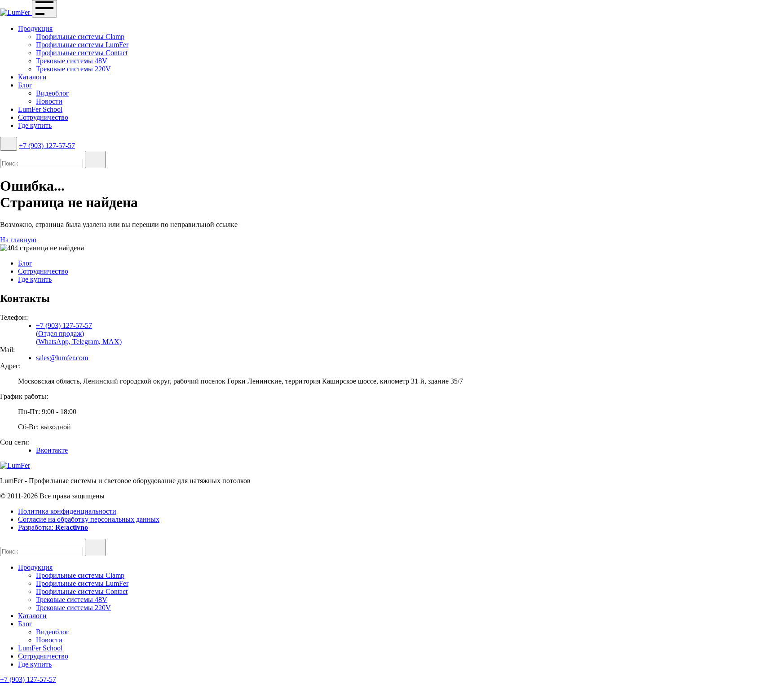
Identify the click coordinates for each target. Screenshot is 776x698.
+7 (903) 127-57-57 (47, 145)
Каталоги (32, 77)
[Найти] (95, 159)
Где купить (35, 125)
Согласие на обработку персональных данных (88, 519)
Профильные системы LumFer (82, 44)
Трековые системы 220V (73, 69)
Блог (25, 85)
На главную (18, 240)
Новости (49, 101)
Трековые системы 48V (71, 61)
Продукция (35, 28)
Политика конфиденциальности (67, 511)
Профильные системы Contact (82, 53)
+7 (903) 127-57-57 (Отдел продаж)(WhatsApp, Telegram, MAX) (79, 333)
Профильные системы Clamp (80, 36)
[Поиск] (8, 144)
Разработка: (53, 527)
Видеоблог (52, 93)
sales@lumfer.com (62, 358)
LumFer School (40, 109)
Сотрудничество (43, 117)
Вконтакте (52, 450)
